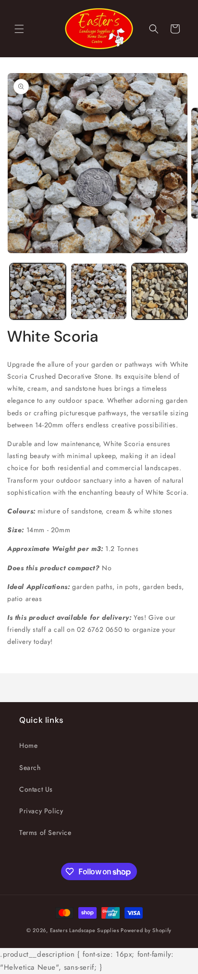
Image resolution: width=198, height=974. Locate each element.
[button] (19, 28)
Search (30, 767)
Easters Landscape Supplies (84, 930)
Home (28, 745)
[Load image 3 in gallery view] (160, 291)
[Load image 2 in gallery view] (99, 291)
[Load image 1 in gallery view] (38, 291)
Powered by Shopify (146, 930)
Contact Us (36, 789)
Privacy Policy (41, 811)
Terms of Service (45, 832)
